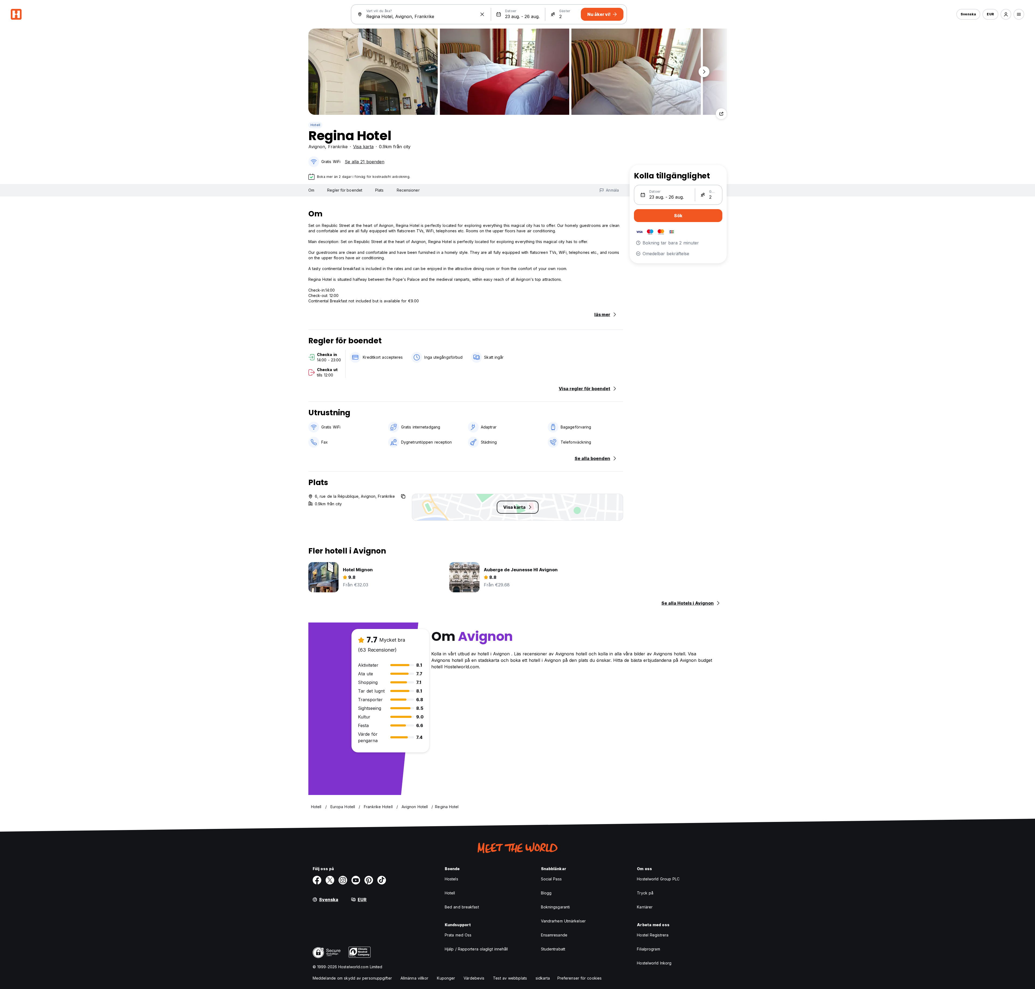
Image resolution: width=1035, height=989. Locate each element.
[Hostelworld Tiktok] (381, 880)
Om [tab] (311, 190)
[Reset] (482, 14)
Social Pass (551, 879)
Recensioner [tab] (408, 190)
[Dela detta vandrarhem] (721, 113)
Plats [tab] (379, 190)
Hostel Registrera (652, 935)
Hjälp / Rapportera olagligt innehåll (476, 949)
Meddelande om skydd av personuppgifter (352, 978)
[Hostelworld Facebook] (317, 880)
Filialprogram (648, 949)
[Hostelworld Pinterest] (368, 880)
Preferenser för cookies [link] (579, 978)
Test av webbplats (510, 978)
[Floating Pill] (704, 71)
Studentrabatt (553, 949)
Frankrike (338, 146)
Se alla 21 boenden (364, 161)
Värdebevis (474, 978)
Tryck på (645, 893)
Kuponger (446, 978)
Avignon (316, 146)
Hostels (451, 879)
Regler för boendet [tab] (344, 190)
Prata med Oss (458, 935)
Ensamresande (554, 935)
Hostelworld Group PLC (658, 879)
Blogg (546, 893)
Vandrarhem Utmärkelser (563, 921)
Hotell (315, 125)
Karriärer (645, 907)
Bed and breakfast (462, 907)
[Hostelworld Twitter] (330, 880)
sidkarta (543, 978)
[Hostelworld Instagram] (343, 880)
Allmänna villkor (415, 978)
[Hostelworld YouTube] (355, 880)
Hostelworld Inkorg (654, 963)
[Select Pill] (1005, 14)
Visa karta (363, 146)
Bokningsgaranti (555, 907)
